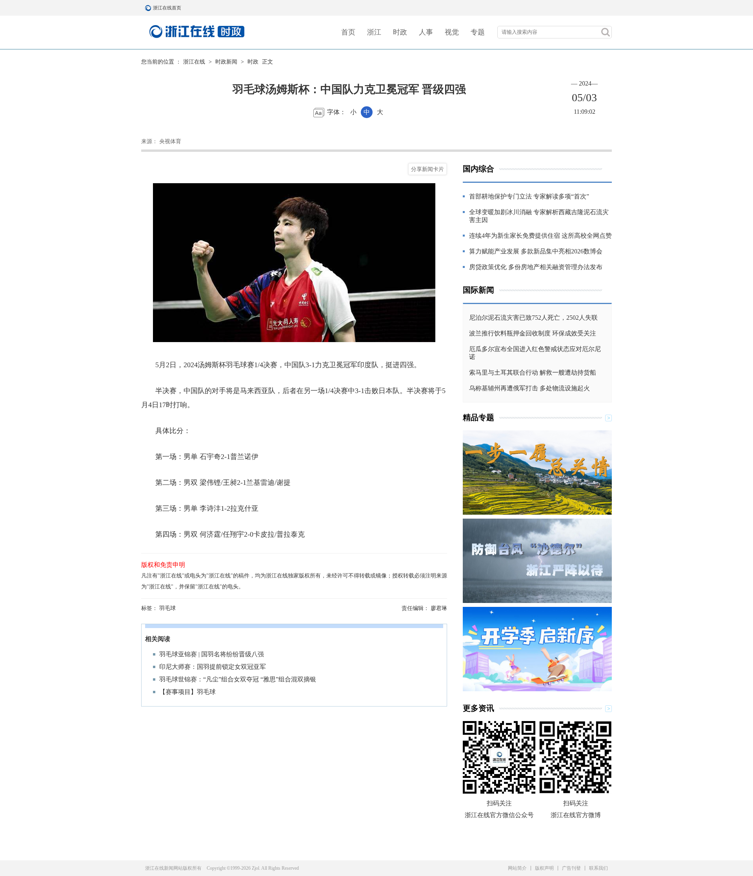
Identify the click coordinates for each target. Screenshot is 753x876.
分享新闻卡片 (427, 169)
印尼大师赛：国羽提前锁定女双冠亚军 (212, 666)
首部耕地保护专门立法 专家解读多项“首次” (529, 196)
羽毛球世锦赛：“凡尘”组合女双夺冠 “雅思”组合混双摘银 (237, 679)
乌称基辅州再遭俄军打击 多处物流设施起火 (529, 388)
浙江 (374, 32)
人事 (426, 32)
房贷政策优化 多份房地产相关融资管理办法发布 (535, 267)
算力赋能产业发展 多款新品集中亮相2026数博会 (535, 251)
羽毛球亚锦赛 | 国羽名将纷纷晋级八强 (211, 654)
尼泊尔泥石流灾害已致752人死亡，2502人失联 (533, 317)
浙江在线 (194, 62)
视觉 (452, 32)
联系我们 (598, 868)
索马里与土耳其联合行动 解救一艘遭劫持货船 (532, 372)
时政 (400, 32)
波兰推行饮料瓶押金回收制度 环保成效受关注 (532, 333)
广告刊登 (571, 868)
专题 (478, 32)
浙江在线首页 (149, 8)
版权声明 (544, 868)
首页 (348, 32)
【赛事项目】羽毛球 (187, 691)
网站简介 (517, 868)
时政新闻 (226, 62)
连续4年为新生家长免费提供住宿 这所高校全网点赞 (540, 235)
